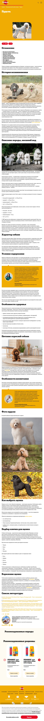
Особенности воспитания (9, 58)
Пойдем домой (29, 693)
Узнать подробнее (14, 675)
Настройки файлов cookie (12, 717)
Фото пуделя (6, 59)
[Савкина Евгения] (6, 620)
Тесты (35, 693)
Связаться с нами (29, 691)
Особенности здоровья (8, 56)
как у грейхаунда (36, 122)
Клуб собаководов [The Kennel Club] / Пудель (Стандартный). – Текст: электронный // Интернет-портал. (22, 597)
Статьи (16, 693)
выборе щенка (28, 516)
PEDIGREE (7, 370)
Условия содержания (8, 55)
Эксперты (21, 693)
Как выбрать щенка (7, 61)
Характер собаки (7, 54)
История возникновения (9, 51)
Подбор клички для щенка (9, 62)
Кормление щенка (7, 63)
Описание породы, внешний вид (10, 52)
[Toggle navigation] (41, 2)
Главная (3, 7)
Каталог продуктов (13, 691)
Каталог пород (39, 691)
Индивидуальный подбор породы (12, 7)
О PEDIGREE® (4, 691)
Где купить (21, 691)
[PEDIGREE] (5, 2)
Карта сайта (10, 693)
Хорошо (29, 717)
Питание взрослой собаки (9, 57)
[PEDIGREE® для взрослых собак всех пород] (14, 651)
